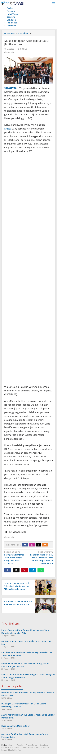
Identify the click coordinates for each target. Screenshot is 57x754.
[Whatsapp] (40, 570)
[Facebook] (25, 544)
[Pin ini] (24, 570)
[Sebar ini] (7, 570)
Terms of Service (42, 747)
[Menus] (54, 3)
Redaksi (20, 745)
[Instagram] (32, 544)
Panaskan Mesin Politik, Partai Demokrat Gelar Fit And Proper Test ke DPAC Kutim (41, 558)
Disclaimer (44, 745)
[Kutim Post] (12, 3)
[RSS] (45, 544)
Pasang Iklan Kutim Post (11, 750)
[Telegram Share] (32, 570)
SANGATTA (10, 88)
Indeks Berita (27, 747)
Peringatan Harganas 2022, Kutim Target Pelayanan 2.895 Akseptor (14, 558)
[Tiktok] (38, 544)
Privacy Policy (31, 745)
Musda (7, 128)
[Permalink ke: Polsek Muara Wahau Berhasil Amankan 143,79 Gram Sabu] (44, 605)
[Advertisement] (28, 269)
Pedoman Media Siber (10, 747)
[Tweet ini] (16, 570)
